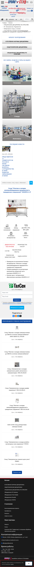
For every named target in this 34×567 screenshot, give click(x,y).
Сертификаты (8, 511)
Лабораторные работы (16, 251)
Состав (7, 251)
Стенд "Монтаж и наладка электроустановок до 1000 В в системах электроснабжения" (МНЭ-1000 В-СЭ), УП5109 (17, 334)
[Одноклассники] (16, 316)
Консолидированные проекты (12, 508)
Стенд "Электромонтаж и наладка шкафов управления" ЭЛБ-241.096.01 (17, 389)
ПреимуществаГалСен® (22, 245)
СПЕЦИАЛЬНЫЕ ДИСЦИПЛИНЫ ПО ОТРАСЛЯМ (16, 489)
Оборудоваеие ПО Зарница (11, 492)
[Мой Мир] (18, 316)
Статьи (6, 527)
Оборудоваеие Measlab (10, 497)
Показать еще (17, 472)
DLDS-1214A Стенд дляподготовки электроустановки (17, 425)
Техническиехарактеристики (10, 256)
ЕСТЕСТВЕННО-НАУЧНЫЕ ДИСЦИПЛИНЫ (14, 484)
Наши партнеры (10, 520)
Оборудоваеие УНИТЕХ (10, 500)
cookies (12, 564)
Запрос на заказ (8, 516)
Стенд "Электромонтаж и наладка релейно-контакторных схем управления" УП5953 (17, 443)
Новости (7, 524)
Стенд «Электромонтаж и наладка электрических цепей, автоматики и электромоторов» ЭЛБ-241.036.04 (17, 371)
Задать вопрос (22, 256)
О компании (9, 504)
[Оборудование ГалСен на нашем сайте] (17, 285)
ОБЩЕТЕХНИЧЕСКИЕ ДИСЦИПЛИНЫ (13, 487)
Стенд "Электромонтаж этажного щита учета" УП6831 (17, 460)
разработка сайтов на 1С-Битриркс (20, 558)
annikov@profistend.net (16, 8)
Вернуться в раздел (17, 307)
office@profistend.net (16, 13)
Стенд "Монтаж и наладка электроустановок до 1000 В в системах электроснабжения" (17, 353)
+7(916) (3, 540)
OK (28, 563)
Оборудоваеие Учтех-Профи (11, 495)
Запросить (17, 300)
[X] (20, 316)
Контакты (7, 513)
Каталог (11, 19)
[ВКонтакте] (14, 316)
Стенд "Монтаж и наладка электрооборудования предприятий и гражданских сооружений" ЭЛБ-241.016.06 (17, 407)
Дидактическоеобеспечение (10, 245)
